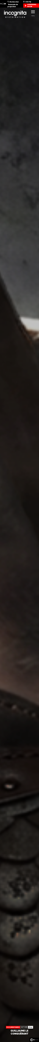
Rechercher (14, 2)
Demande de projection (12, 5)
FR (1, 4)
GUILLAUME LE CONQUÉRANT (19, 1032)
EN (5, 4)
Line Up (28, 2)
